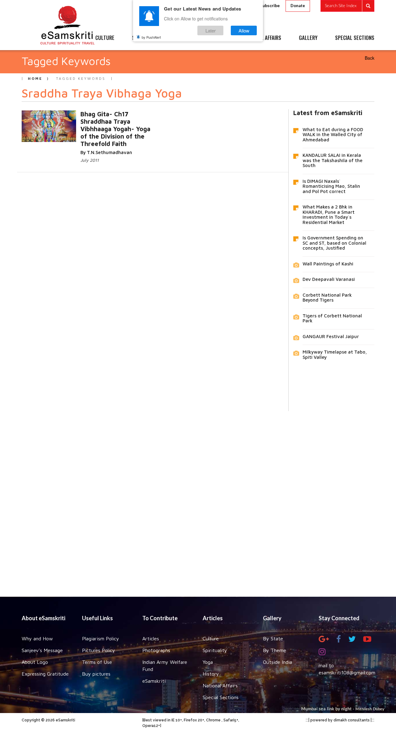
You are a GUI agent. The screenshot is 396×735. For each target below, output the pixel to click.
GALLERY (308, 38)
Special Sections (221, 697)
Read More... (130, 120)
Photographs (156, 650)
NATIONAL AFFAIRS (262, 38)
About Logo (35, 662)
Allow (244, 30)
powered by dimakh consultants (340, 720)
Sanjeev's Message (42, 650)
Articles (150, 638)
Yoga (208, 662)
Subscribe (270, 5)
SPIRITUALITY (146, 38)
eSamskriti (154, 681)
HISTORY (216, 38)
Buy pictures (96, 674)
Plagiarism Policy (100, 638)
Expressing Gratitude (45, 674)
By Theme (274, 650)
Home (35, 78)
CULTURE (104, 38)
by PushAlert (151, 37)
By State (273, 638)
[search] (347, 6)
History (211, 674)
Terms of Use (97, 662)
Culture (211, 638)
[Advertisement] (198, 499)
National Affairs (220, 685)
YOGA (184, 38)
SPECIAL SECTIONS (354, 38)
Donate (298, 5)
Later (210, 30)
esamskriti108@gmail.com (347, 672)
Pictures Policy (98, 650)
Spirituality (215, 650)
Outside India (277, 662)
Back (369, 58)
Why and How (37, 638)
